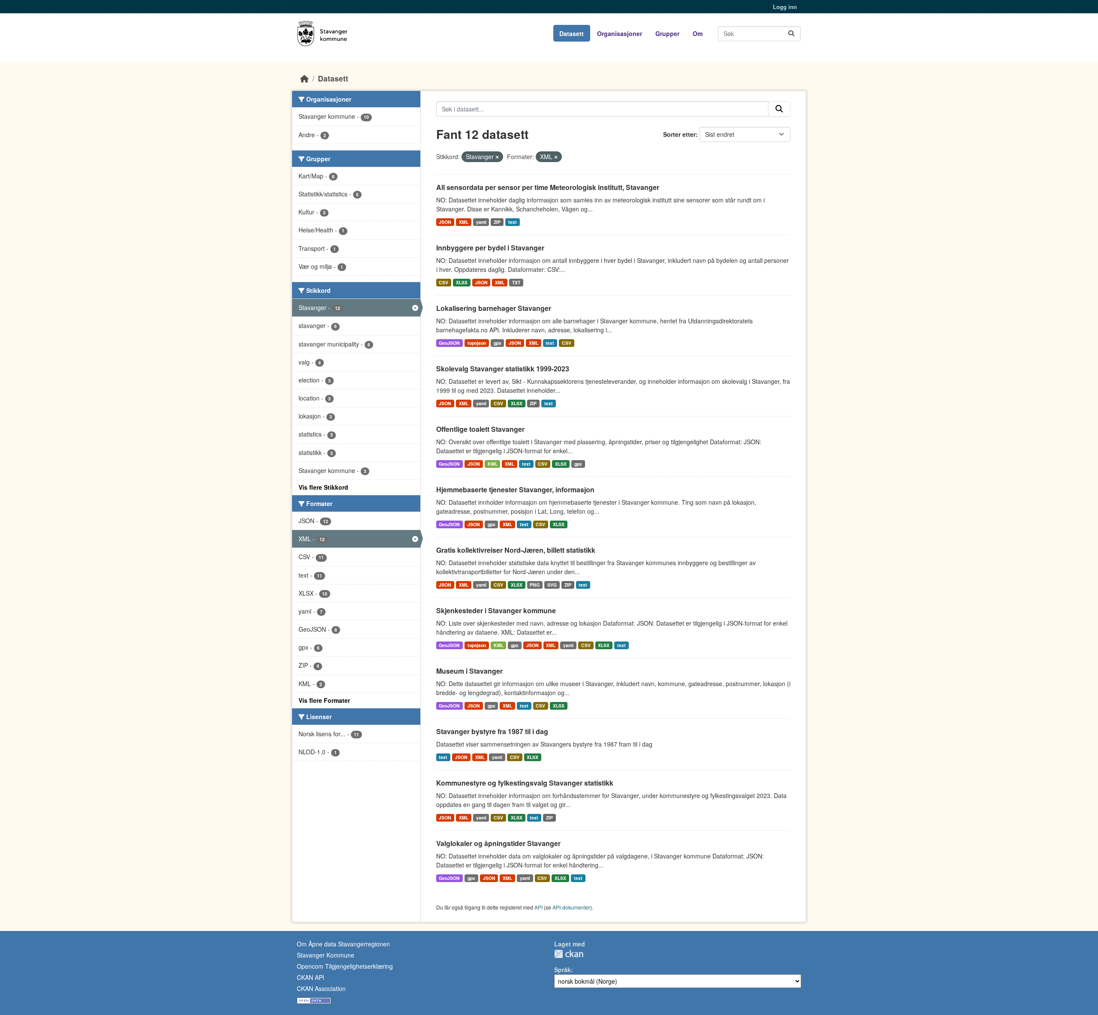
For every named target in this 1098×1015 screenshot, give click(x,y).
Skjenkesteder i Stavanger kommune (496, 610)
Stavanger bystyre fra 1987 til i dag (492, 731)
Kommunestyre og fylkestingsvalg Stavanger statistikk (524, 783)
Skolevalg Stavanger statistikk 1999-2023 (502, 368)
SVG (552, 584)
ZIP (497, 222)
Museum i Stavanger (469, 671)
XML (463, 222)
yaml (481, 222)
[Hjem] (304, 78)
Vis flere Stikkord (323, 487)
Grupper (667, 33)
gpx (497, 343)
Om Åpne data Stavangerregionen (343, 944)
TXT (516, 282)
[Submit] (791, 33)
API (538, 907)
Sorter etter (679, 134)
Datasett (571, 33)
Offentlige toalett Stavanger (480, 429)
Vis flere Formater (324, 700)
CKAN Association (321, 988)
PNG (535, 584)
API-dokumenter (571, 907)
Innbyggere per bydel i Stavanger (490, 248)
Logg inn (785, 7)
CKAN (568, 953)
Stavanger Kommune (325, 955)
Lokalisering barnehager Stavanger (493, 308)
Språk (562, 969)
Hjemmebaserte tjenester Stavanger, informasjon (515, 489)
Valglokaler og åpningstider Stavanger (498, 843)
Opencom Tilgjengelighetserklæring (345, 966)
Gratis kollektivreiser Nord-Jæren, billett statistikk (515, 550)
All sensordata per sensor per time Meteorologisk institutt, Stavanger (547, 187)
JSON (445, 222)
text (512, 222)
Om (698, 33)
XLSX (462, 282)
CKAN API (310, 977)
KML (493, 464)
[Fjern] (497, 157)
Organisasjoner (619, 33)
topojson (477, 343)
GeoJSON (449, 343)
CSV (443, 282)
